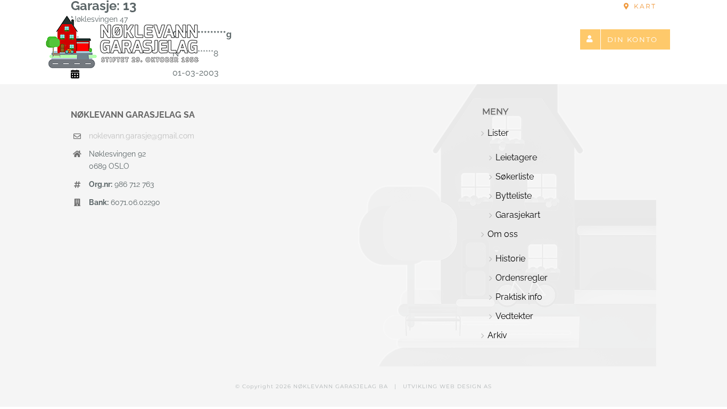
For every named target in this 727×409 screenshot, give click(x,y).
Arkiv (497, 335)
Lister (498, 133)
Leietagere (516, 157)
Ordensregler (521, 278)
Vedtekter (514, 316)
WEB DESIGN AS (466, 386)
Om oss (503, 234)
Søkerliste (514, 176)
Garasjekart (517, 215)
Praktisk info (518, 297)
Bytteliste (513, 196)
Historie (510, 258)
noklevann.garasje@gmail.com (141, 136)
